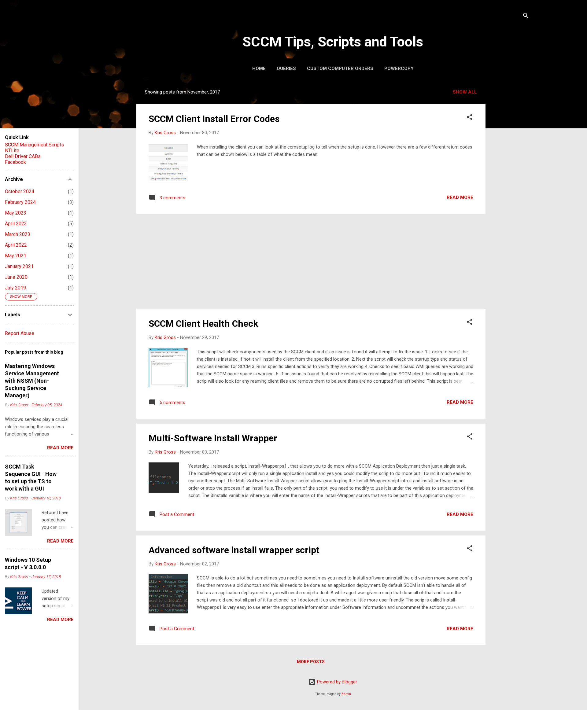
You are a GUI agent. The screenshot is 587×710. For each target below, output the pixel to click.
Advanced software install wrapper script (234, 550)
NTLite (12, 150)
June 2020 (16, 277)
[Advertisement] (510, 176)
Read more (460, 197)
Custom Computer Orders (340, 68)
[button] (469, 118)
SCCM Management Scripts (34, 145)
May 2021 (15, 256)
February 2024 (20, 202)
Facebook (15, 162)
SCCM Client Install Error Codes (214, 118)
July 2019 (15, 288)
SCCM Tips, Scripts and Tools (332, 42)
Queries (286, 68)
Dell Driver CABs (23, 156)
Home (259, 68)
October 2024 (19, 191)
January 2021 (19, 266)
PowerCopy (399, 68)
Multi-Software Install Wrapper (213, 438)
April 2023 (16, 223)
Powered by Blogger (336, 682)
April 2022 (16, 245)
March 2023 (17, 234)
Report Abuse (19, 333)
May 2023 (15, 213)
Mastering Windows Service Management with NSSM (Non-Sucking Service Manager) (32, 381)
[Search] (526, 16)
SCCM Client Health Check (203, 323)
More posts (311, 661)
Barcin (346, 694)
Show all (465, 92)
